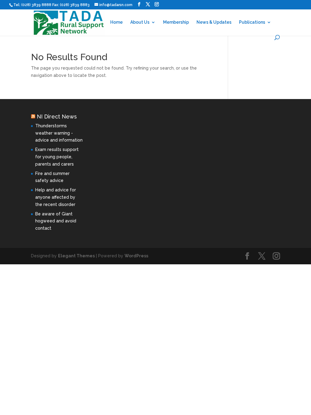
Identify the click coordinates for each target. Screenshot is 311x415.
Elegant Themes (76, 255)
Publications (252, 22)
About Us (139, 22)
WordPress (136, 255)
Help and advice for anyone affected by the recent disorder (55, 197)
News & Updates (214, 22)
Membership (176, 22)
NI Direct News (57, 116)
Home (116, 22)
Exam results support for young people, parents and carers (57, 156)
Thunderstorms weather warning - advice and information (59, 133)
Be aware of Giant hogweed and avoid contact (55, 221)
